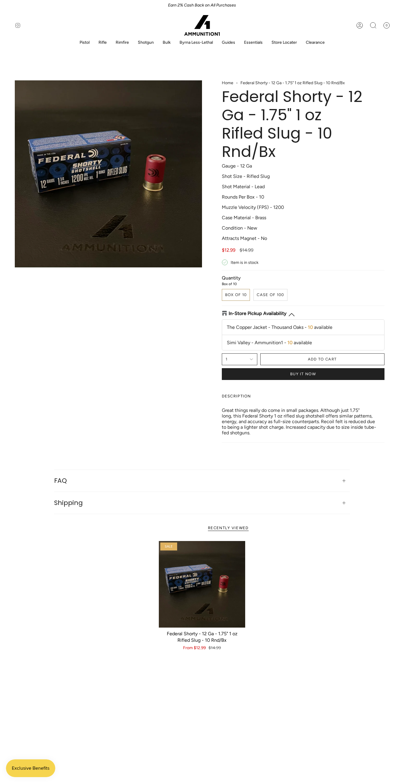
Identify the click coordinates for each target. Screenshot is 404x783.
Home (227, 82)
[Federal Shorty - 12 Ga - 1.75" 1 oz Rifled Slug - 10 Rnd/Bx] (202, 584)
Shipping (68, 502)
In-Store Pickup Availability (258, 313)
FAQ (60, 480)
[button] (84, 43)
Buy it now (303, 374)
